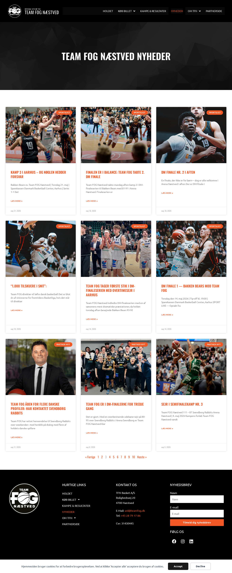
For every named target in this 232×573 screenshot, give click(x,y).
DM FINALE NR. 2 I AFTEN (178, 172)
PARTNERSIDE (71, 524)
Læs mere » (16, 200)
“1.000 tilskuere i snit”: (29, 285)
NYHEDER (68, 511)
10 (133, 457)
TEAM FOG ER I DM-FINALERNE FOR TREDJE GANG (115, 406)
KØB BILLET (69, 499)
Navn (173, 493)
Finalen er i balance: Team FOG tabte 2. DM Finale (115, 174)
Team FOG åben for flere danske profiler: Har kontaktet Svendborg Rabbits (38, 408)
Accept (178, 566)
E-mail (174, 507)
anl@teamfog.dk (135, 510)
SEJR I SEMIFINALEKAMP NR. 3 (182, 404)
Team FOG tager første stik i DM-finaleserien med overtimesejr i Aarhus (110, 290)
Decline (200, 566)
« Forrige (90, 457)
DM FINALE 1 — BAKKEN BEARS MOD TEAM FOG (190, 288)
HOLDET (67, 493)
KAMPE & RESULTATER (76, 505)
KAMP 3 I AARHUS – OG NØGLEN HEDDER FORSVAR (38, 174)
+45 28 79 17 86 (130, 515)
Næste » (142, 457)
